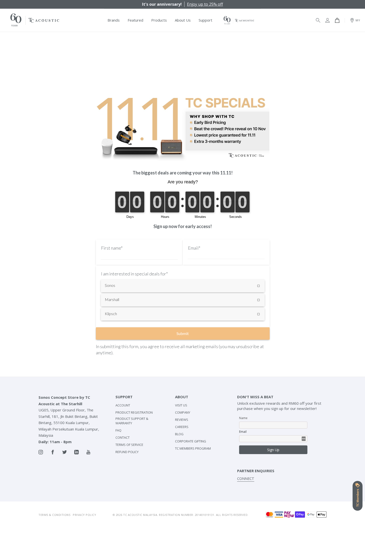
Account (122, 405)
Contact (122, 437)
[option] (182, 4)
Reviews (181, 419)
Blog (179, 434)
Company (182, 412)
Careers (181, 427)
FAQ (118, 430)
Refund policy (127, 452)
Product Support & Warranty (131, 420)
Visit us (181, 405)
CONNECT (245, 478)
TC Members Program (193, 448)
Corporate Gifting (190, 441)
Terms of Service (129, 444)
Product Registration (134, 412)
